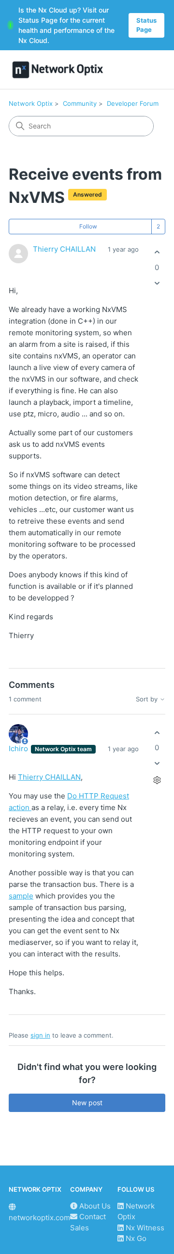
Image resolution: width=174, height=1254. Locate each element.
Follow (88, 226)
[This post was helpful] (156, 252)
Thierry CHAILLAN (64, 249)
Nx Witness (144, 1227)
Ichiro (19, 748)
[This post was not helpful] (156, 282)
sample (21, 895)
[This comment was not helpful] (156, 763)
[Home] (58, 70)
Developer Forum (133, 103)
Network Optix (31, 103)
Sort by (148, 699)
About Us (94, 1206)
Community (80, 103)
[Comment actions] (156, 780)
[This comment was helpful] (156, 732)
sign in (40, 1035)
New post (87, 1102)
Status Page (146, 25)
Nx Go (135, 1238)
